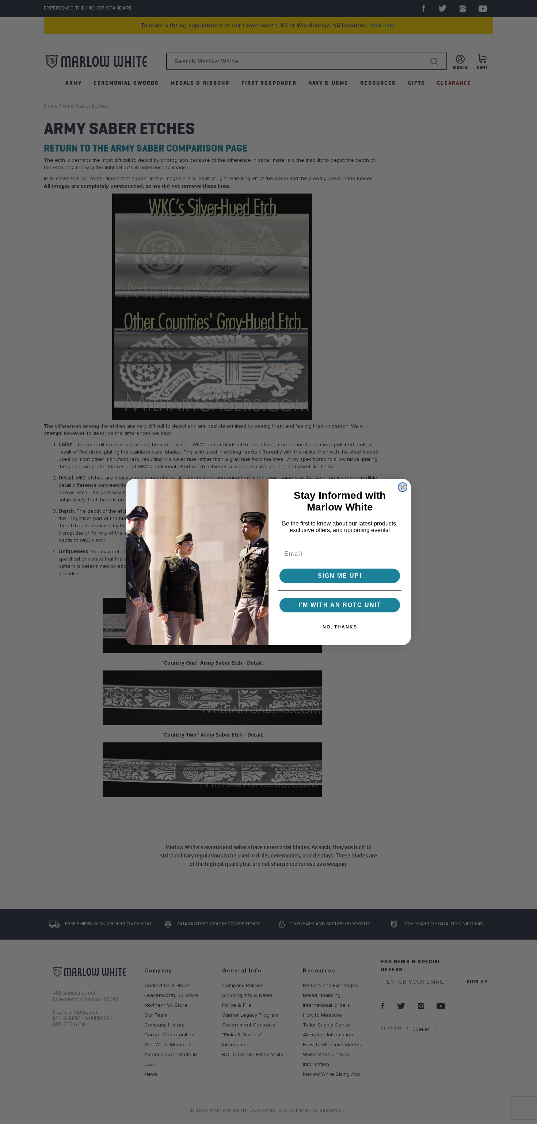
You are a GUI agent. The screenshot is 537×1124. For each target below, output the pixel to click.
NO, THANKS (340, 627)
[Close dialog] (402, 487)
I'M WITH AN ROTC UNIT (339, 605)
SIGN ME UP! (340, 576)
